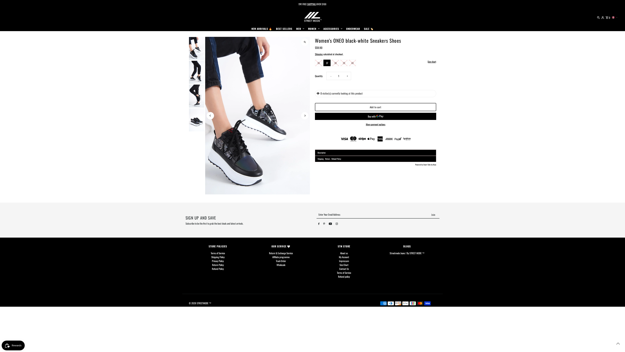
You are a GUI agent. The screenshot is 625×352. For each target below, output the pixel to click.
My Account (344, 257)
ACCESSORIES (331, 28)
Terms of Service (218, 253)
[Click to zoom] (304, 42)
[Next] (304, 115)
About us (344, 253)
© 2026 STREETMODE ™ (200, 303)
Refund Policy (218, 269)
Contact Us (344, 269)
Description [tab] (322, 152)
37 (327, 63)
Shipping (319, 54)
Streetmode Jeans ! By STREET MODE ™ (407, 253)
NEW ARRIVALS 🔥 (261, 28)
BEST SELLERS (284, 28)
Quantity (319, 76)
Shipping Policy (218, 257)
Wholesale (281, 265)
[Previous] (210, 115)
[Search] (598, 17)
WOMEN (312, 28)
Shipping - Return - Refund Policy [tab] (329, 158)
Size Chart (344, 265)
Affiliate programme (281, 257)
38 (335, 63)
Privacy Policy (218, 261)
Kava (434, 164)
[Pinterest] (324, 224)
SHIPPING (311, 4)
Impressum (344, 261)
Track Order (281, 261)
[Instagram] (337, 224)
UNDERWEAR (353, 28)
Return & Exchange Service (281, 253)
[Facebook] (318, 224)
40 (352, 63)
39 (344, 63)
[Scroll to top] (618, 343)
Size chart (432, 61)
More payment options (375, 124)
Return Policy (218, 265)
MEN (298, 28)
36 (318, 63)
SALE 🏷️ (369, 28)
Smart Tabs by (428, 164)
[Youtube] (330, 224)
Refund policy (344, 276)
